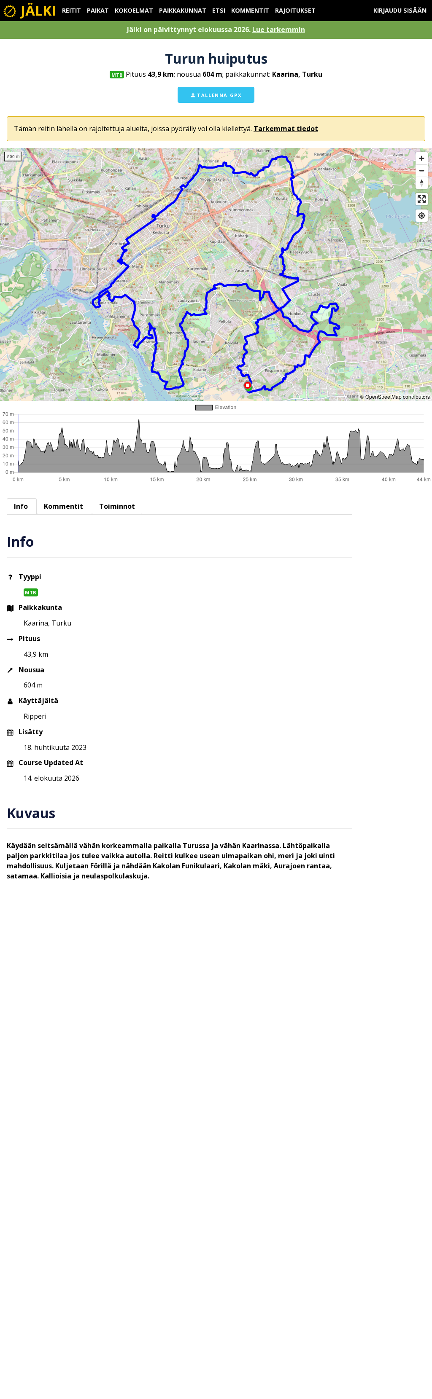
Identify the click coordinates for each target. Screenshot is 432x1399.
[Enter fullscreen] (422, 199)
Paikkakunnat (182, 10)
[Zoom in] (422, 158)
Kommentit (250, 10)
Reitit (71, 10)
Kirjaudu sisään (400, 10)
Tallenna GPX (218, 95)
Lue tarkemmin (278, 29)
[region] (216, 274)
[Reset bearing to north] (422, 183)
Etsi (218, 10)
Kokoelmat (134, 10)
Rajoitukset (295, 10)
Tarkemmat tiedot (286, 128)
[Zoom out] (422, 170)
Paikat (98, 10)
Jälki (36, 10)
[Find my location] (422, 215)
